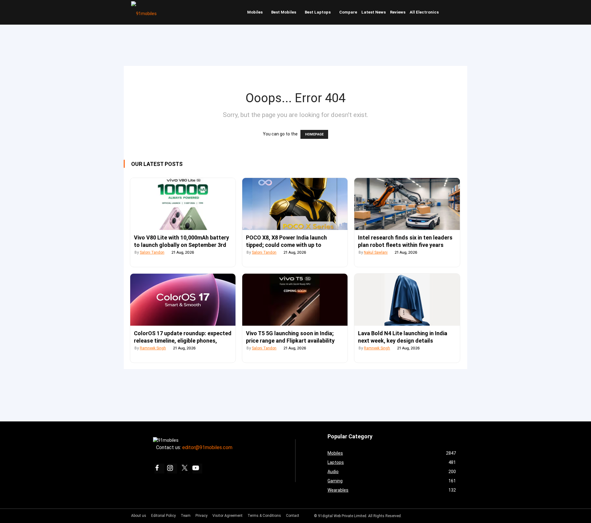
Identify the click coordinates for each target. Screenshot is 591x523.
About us (138, 515)
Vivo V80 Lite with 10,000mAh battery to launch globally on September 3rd (181, 241)
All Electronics (424, 12)
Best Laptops (318, 12)
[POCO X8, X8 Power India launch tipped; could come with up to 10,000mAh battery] (295, 204)
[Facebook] (159, 468)
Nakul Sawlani (376, 252)
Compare (348, 12)
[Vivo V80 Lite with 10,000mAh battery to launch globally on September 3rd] (182, 204)
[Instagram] (172, 468)
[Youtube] (197, 468)
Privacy (201, 515)
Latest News (373, 12)
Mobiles (255, 12)
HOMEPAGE (314, 134)
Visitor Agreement (227, 515)
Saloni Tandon (152, 252)
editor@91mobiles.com (207, 447)
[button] (454, 12)
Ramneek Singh (153, 348)
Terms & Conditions (264, 515)
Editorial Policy (163, 515)
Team (186, 515)
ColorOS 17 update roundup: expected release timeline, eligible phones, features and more (182, 340)
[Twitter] (185, 468)
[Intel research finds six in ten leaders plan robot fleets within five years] (407, 204)
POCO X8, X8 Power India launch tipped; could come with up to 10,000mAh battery (286, 244)
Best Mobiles (283, 12)
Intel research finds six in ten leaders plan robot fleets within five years (405, 241)
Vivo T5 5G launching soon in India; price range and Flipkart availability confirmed (290, 340)
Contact (292, 515)
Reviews (397, 12)
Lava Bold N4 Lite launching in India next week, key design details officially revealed (402, 340)
